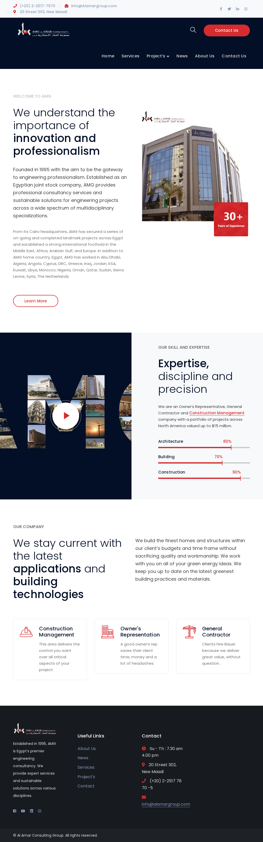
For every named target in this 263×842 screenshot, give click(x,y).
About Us (87, 749)
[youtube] (23, 811)
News (83, 758)
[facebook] (14, 811)
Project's (86, 777)
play (65, 416)
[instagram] (39, 811)
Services (86, 767)
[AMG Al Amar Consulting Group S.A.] (44, 29)
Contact (86, 786)
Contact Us (227, 30)
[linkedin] (31, 811)
